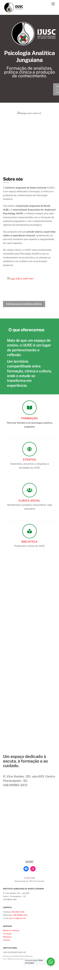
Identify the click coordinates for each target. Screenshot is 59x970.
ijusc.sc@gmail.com (17, 918)
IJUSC (28, 878)
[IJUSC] (13, 11)
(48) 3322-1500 (17, 912)
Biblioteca (29, 541)
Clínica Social (29, 500)
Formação (29, 418)
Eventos (29, 459)
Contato (6, 940)
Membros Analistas (11, 930)
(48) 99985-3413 (20, 915)
